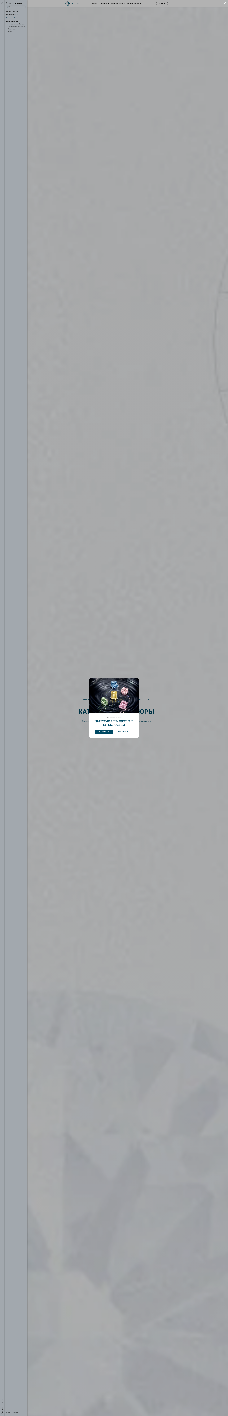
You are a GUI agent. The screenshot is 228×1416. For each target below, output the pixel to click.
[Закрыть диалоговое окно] (225, 3)
